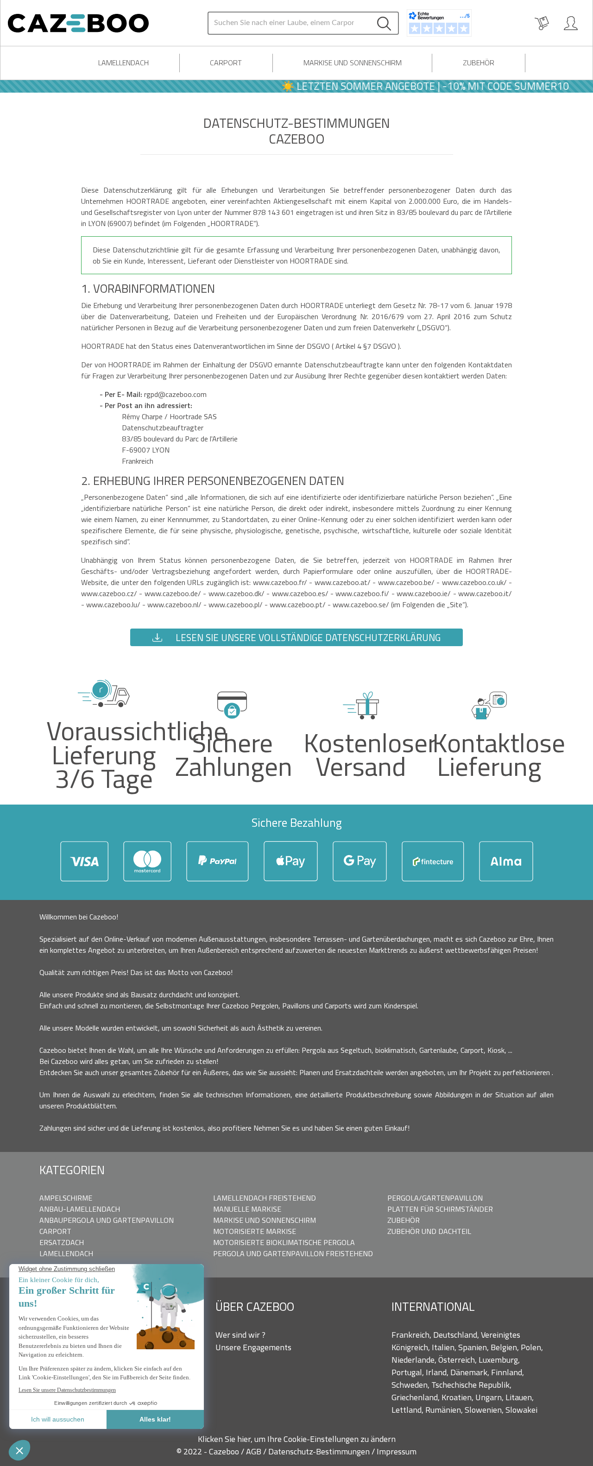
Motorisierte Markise (254, 1231)
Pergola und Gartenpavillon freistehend (293, 1253)
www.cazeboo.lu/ (114, 604)
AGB (254, 1451)
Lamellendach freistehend (264, 1197)
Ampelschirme (65, 1197)
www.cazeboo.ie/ (425, 593)
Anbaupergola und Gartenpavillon (106, 1220)
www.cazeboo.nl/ (175, 604)
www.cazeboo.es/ (301, 593)
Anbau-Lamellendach (79, 1208)
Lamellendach (123, 62)
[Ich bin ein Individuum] (570, 23)
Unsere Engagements (253, 1347)
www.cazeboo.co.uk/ (475, 582)
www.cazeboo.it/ (485, 593)
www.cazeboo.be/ (407, 582)
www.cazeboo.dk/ (237, 593)
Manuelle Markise (247, 1208)
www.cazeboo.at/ (343, 582)
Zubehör (478, 62)
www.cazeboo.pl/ (236, 604)
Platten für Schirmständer (440, 1208)
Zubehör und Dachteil (429, 1231)
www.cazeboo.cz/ (110, 593)
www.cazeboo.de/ (174, 593)
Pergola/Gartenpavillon (435, 1197)
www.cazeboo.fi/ (363, 593)
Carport (226, 62)
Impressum (396, 1451)
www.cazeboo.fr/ (281, 582)
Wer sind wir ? (240, 1334)
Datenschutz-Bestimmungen (320, 1451)
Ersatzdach (61, 1242)
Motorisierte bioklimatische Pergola (284, 1242)
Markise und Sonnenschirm (352, 62)
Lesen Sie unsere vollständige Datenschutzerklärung (307, 637)
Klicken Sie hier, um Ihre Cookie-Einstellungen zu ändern (297, 1439)
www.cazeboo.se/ (362, 604)
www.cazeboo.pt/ (299, 604)
